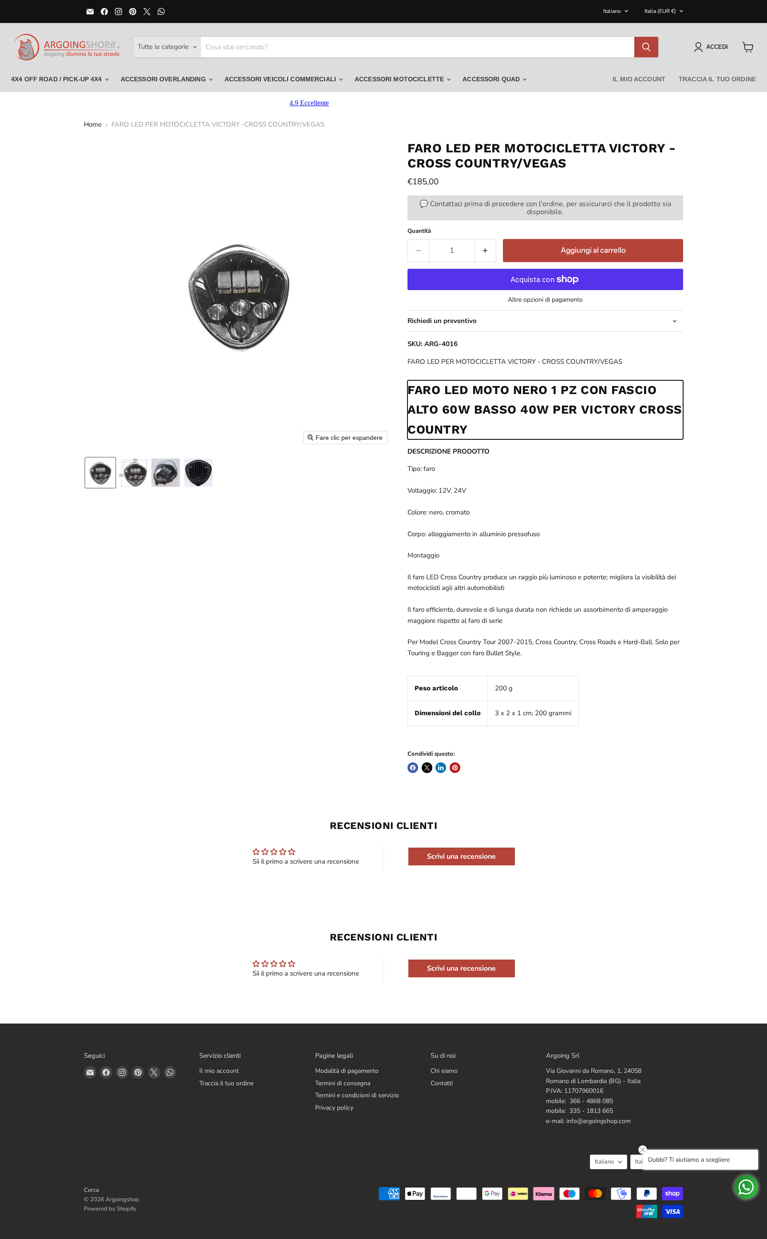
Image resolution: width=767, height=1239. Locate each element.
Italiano (612, 11)
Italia (660, 11)
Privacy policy (334, 1108)
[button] (712, 47)
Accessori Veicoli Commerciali (281, 79)
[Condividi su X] (427, 767)
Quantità (419, 231)
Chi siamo (444, 1071)
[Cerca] (646, 47)
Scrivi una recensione (461, 856)
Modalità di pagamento (347, 1071)
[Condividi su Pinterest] (455, 767)
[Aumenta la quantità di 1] (486, 250)
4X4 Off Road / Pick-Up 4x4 (57, 79)
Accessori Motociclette (400, 79)
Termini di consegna (342, 1083)
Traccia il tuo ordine (717, 79)
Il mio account (639, 79)
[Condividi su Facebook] (412, 767)
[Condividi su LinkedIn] (440, 767)
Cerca (91, 1190)
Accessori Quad (492, 79)
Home (93, 124)
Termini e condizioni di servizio (357, 1095)
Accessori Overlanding (164, 79)
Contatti (442, 1083)
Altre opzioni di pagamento (545, 299)
